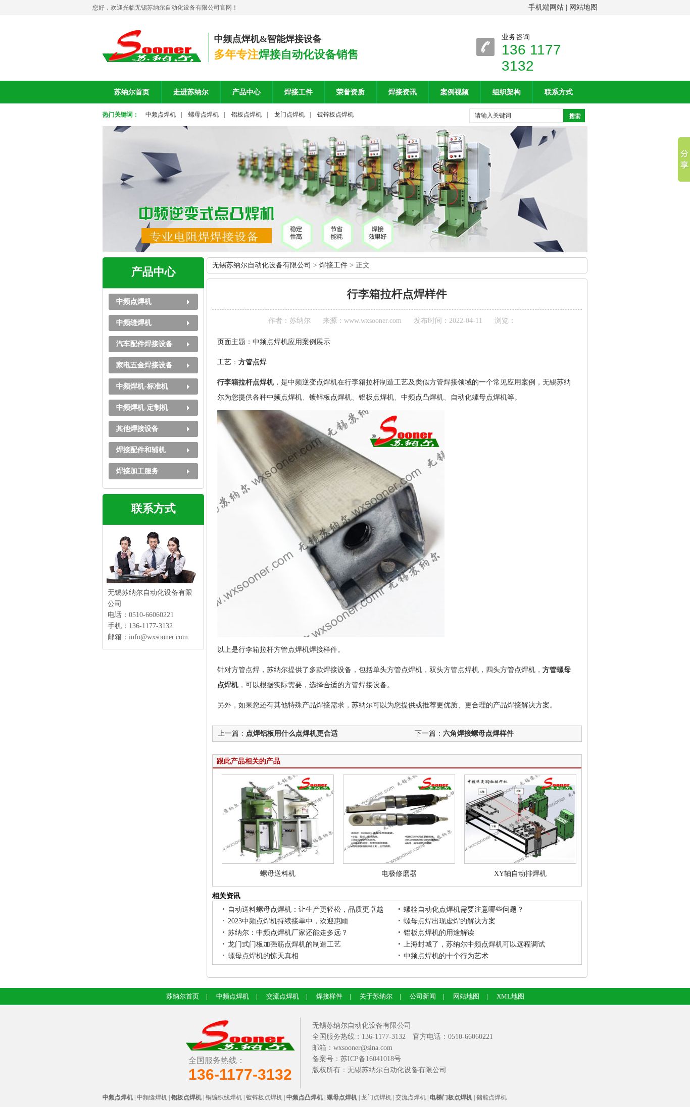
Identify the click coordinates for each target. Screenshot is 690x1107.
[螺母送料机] (278, 861)
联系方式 (559, 92)
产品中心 (246, 92)
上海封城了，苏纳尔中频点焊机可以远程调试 (474, 944)
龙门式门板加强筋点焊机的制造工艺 (284, 944)
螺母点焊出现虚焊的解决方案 (450, 921)
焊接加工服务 (137, 471)
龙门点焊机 (289, 114)
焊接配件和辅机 (141, 450)
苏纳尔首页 (132, 92)
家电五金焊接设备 (144, 365)
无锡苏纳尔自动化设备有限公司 (261, 265)
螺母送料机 (277, 873)
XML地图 (510, 996)
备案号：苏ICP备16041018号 (356, 1059)
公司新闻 (423, 996)
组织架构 (506, 92)
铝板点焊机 (246, 114)
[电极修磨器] (399, 861)
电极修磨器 (399, 873)
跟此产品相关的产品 (248, 761)
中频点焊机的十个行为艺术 (446, 956)
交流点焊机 (282, 996)
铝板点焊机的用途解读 (439, 932)
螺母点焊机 (203, 114)
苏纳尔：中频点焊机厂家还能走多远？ (288, 932)
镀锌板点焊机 (335, 114)
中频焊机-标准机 (142, 386)
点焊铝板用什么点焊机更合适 (292, 733)
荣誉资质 (350, 92)
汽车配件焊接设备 (144, 344)
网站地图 (583, 7)
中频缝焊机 (134, 322)
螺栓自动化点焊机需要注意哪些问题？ (464, 909)
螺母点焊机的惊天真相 (263, 956)
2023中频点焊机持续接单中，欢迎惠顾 (288, 921)
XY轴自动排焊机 (520, 873)
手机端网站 (546, 7)
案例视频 (454, 92)
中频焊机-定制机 (142, 407)
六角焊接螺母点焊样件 (478, 733)
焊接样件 (329, 996)
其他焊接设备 (137, 428)
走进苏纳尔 (191, 92)
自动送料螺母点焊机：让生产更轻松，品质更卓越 (305, 909)
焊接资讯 (402, 92)
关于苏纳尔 (376, 996)
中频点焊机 (160, 114)
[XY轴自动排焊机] (520, 861)
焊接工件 (298, 92)
